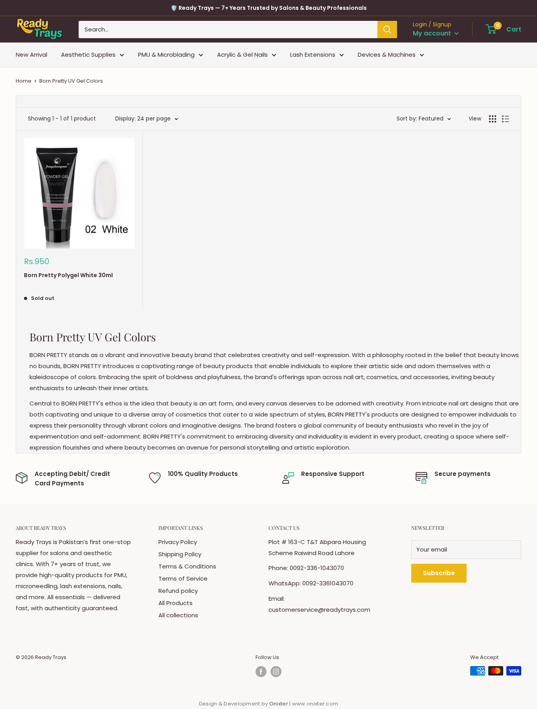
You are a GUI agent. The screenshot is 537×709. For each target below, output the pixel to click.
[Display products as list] (505, 118)
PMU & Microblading (166, 54)
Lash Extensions (312, 54)
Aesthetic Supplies (88, 54)
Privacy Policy (177, 542)
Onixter (279, 703)
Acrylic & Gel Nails (242, 54)
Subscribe (439, 573)
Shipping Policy (179, 554)
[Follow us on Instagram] (275, 671)
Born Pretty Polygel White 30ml (68, 275)
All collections (178, 615)
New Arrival (31, 54)
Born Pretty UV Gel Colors (71, 81)
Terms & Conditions (187, 566)
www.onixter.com (315, 703)
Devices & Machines (387, 54)
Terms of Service (183, 578)
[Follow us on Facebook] (261, 671)
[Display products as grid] (492, 118)
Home (23, 81)
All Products (175, 603)
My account (432, 33)
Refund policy (178, 591)
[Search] (387, 29)
